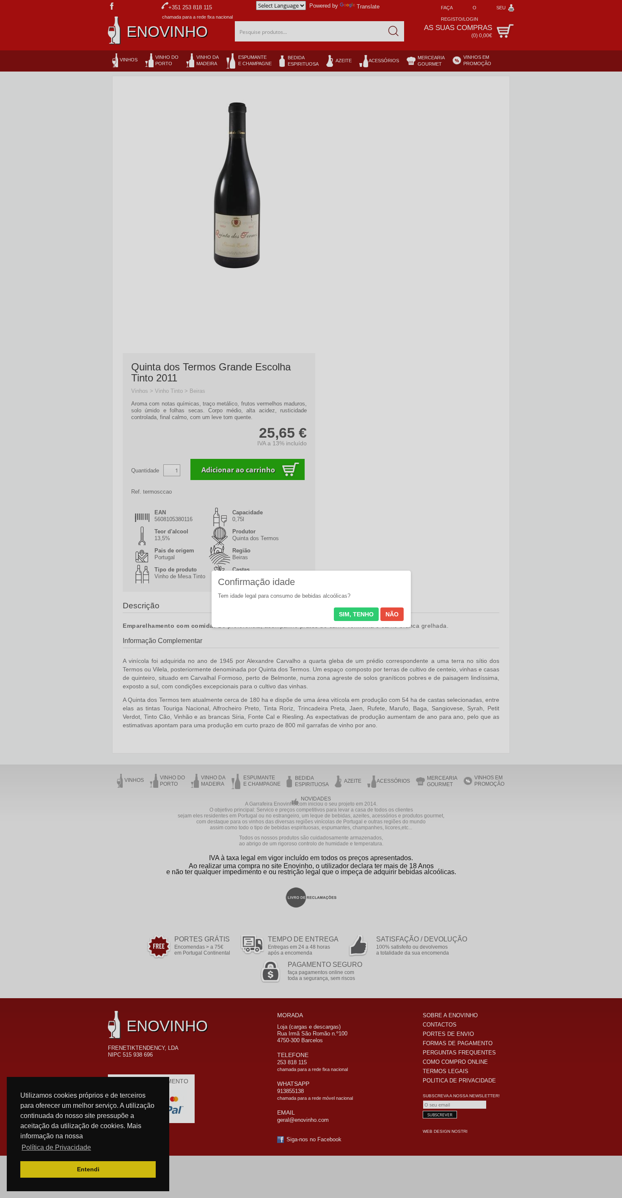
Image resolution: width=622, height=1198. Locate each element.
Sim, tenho (356, 614)
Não (392, 614)
